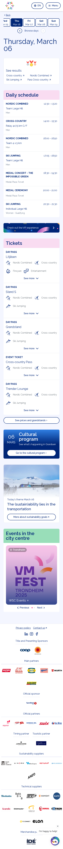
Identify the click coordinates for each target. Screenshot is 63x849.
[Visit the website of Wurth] (57, 670)
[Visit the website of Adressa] (6, 796)
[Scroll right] (43, 30)
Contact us (39, 628)
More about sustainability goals (30, 517)
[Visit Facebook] (37, 634)
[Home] (10, 5)
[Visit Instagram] (31, 634)
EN (39, 5)
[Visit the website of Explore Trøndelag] (41, 743)
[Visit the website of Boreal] (44, 809)
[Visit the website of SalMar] (57, 723)
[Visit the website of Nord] (19, 763)
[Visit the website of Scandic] (6, 809)
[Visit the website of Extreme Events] (57, 809)
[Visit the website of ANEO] (31, 776)
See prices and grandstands (30, 420)
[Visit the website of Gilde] (19, 723)
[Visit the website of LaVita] (31, 670)
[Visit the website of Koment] (44, 796)
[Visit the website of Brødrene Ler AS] (31, 796)
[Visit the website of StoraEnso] (38, 650)
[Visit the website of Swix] (44, 723)
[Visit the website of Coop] (25, 650)
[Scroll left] (19, 30)
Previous (24, 607)
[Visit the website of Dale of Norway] (6, 763)
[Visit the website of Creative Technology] (31, 809)
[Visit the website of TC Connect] (25, 821)
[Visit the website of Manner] (44, 670)
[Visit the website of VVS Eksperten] (57, 763)
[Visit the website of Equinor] (6, 723)
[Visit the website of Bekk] (19, 796)
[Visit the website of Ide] (31, 841)
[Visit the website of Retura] (44, 763)
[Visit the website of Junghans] (21, 743)
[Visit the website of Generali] (19, 670)
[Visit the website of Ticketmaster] (19, 809)
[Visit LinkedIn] (26, 634)
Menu (55, 5)
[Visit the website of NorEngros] (31, 763)
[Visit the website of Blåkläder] (31, 683)
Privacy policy (23, 628)
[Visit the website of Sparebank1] (31, 703)
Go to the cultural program (30, 452)
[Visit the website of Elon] (38, 821)
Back (8, 15)
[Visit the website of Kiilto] (57, 796)
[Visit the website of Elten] (6, 670)
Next (39, 607)
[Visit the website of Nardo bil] (31, 723)
